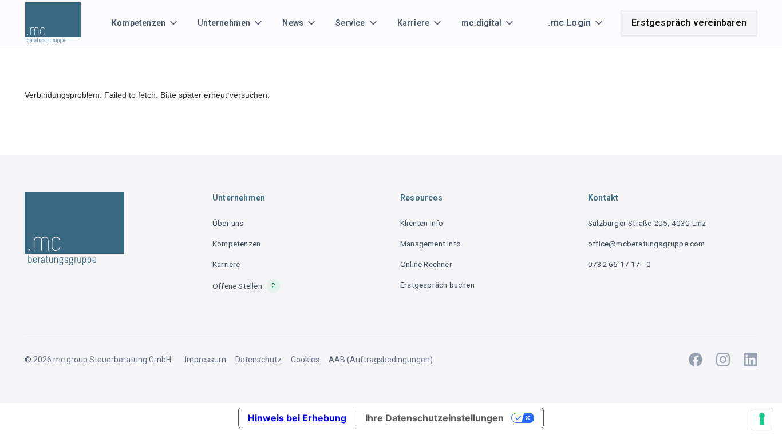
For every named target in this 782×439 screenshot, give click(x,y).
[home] (57, 23)
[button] (145, 23)
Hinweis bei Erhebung (297, 418)
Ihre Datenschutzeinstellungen (434, 418)
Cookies (305, 359)
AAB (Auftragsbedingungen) (381, 359)
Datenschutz (258, 359)
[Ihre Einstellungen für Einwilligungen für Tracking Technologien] (762, 419)
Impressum (205, 359)
